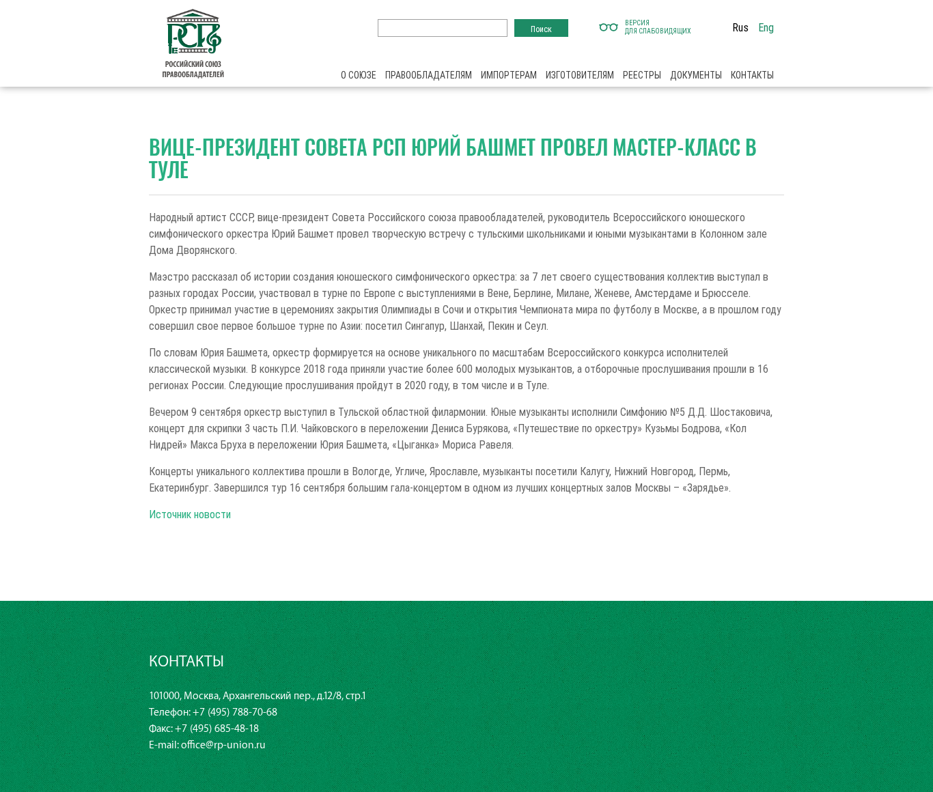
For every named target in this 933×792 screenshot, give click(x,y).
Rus (740, 27)
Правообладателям (428, 75)
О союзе (358, 75)
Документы (696, 75)
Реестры (642, 75)
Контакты (752, 75)
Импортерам (509, 75)
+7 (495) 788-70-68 (235, 712)
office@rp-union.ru (223, 745)
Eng (766, 27)
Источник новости (190, 514)
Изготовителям (580, 75)
